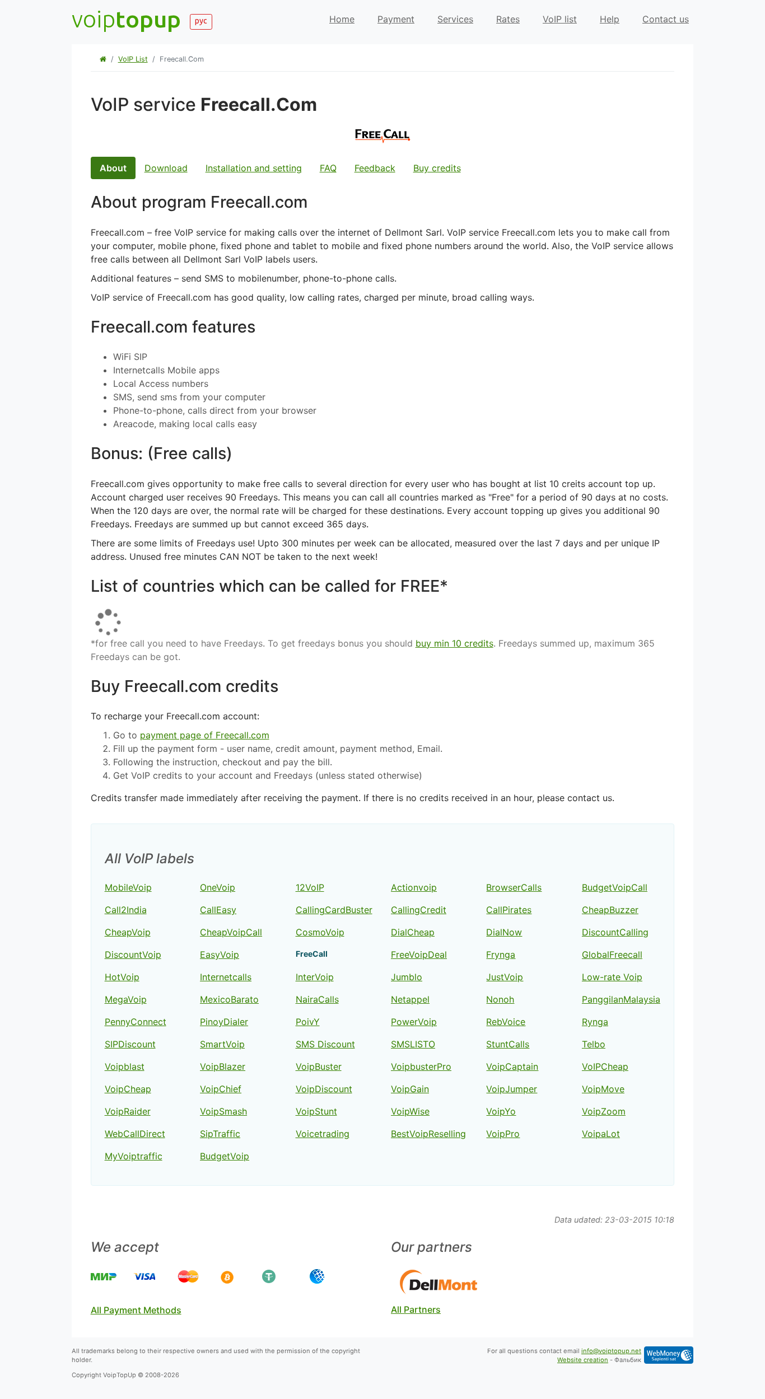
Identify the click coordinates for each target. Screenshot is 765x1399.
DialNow (504, 932)
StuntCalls (507, 1044)
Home (341, 19)
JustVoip (504, 976)
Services (455, 19)
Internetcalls (225, 976)
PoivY (308, 1021)
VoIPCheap (605, 1066)
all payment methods (136, 1310)
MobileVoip (128, 887)
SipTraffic (220, 1133)
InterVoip (315, 976)
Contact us (665, 19)
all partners (416, 1309)
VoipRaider (128, 1111)
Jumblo (406, 976)
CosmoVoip (320, 932)
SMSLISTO (413, 1044)
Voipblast (124, 1066)
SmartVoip (222, 1044)
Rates (508, 19)
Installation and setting (254, 168)
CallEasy (218, 909)
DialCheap (413, 932)
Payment (395, 19)
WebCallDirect (135, 1133)
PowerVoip (414, 1021)
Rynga (595, 1021)
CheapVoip (128, 932)
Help (609, 19)
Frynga (500, 954)
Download (166, 168)
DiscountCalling (615, 932)
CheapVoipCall (231, 932)
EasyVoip (219, 954)
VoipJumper (511, 1088)
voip (126, 19)
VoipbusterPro (421, 1066)
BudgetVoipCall (614, 887)
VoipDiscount (324, 1088)
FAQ (328, 168)
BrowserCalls (514, 887)
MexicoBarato (229, 999)
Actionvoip (414, 887)
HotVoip (122, 976)
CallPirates (508, 909)
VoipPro (503, 1133)
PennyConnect (135, 1021)
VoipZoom (604, 1111)
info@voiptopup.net (611, 1351)
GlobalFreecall (612, 954)
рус (201, 20)
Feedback (374, 168)
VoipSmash (223, 1111)
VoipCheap (128, 1088)
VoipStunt (316, 1111)
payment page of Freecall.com (204, 735)
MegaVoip (126, 999)
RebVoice (505, 1021)
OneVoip (217, 887)
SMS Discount (325, 1044)
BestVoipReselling (428, 1133)
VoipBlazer (222, 1066)
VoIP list (560, 19)
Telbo (593, 1044)
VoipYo (501, 1111)
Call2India (126, 909)
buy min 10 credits (454, 643)
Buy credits (437, 168)
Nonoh (500, 999)
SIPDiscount (130, 1044)
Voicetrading (322, 1133)
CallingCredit (418, 909)
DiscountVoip (133, 954)
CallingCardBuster (334, 909)
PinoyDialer (224, 1021)
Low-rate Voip (612, 976)
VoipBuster (319, 1066)
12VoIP (310, 887)
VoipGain (410, 1088)
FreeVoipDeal (419, 954)
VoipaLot (601, 1133)
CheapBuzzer (610, 909)
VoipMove (603, 1088)
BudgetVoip (224, 1156)
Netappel (410, 999)
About (113, 168)
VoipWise (410, 1111)
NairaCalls (317, 999)
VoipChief (220, 1088)
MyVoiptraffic (133, 1156)
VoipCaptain (512, 1066)
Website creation (582, 1360)
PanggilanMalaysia (621, 999)
